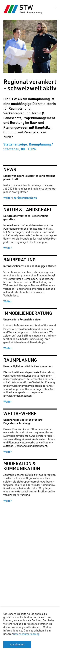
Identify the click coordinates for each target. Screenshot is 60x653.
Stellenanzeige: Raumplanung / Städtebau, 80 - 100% (28, 146)
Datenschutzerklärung (26, 633)
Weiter (7, 197)
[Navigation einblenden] (55, 7)
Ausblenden (17, 644)
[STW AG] (23, 9)
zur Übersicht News (25, 197)
